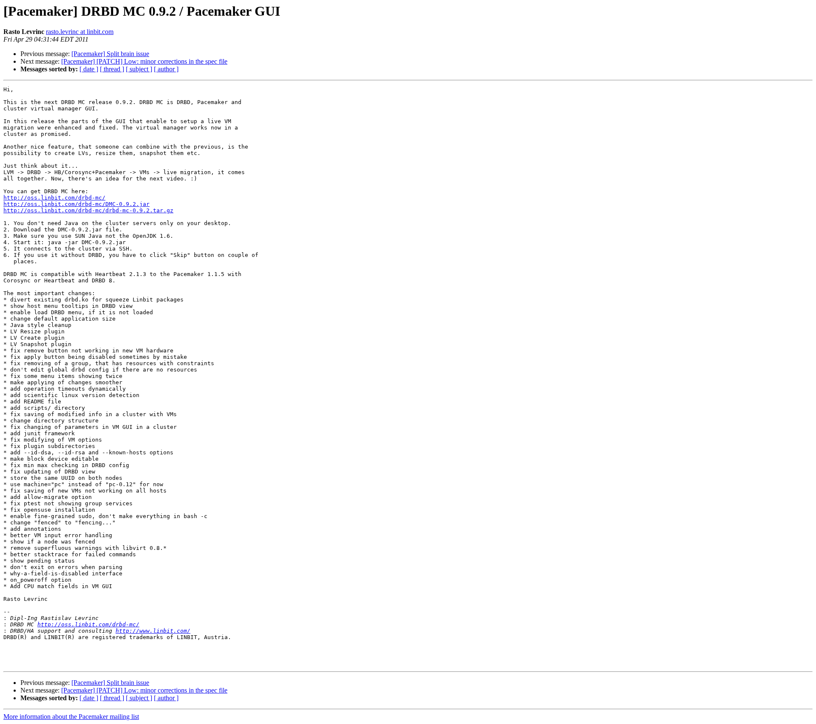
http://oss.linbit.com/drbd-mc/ (54, 197)
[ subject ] (139, 69)
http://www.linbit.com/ (153, 631)
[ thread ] (112, 69)
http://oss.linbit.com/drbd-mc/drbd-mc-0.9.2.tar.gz (88, 210)
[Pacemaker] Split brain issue (110, 53)
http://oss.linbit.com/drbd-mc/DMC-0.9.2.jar (76, 204)
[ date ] (88, 69)
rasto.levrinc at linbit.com (79, 31)
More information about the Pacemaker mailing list (71, 716)
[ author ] (166, 69)
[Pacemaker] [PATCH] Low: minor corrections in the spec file (144, 61)
